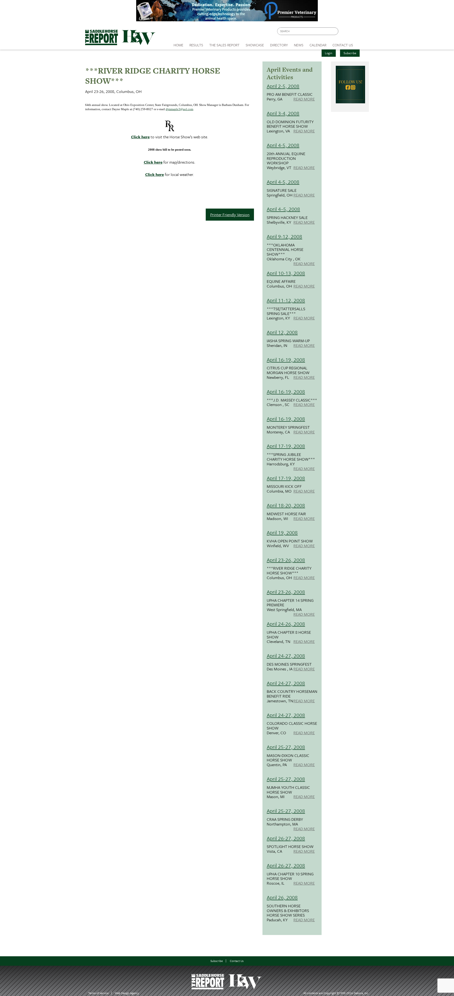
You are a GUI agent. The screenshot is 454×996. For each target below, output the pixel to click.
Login (328, 53)
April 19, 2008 (282, 532)
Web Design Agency (127, 993)
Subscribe (350, 53)
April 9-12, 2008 (284, 236)
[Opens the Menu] (362, 43)
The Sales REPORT (224, 45)
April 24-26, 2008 (286, 623)
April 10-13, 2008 (286, 273)
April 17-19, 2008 (286, 446)
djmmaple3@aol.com (179, 109)
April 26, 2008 (282, 897)
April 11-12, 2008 (286, 300)
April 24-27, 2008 (286, 655)
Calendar (318, 45)
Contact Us (237, 960)
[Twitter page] (353, 32)
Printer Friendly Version (229, 215)
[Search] (335, 31)
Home (178, 45)
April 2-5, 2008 (283, 86)
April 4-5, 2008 (283, 145)
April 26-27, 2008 (286, 838)
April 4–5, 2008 (283, 209)
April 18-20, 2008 (286, 505)
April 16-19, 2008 (286, 359)
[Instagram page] (362, 32)
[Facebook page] (344, 32)
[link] (178, 43)
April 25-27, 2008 (286, 747)
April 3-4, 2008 (283, 113)
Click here (140, 137)
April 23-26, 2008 (286, 560)
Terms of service (98, 993)
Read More (304, 99)
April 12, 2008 (282, 332)
